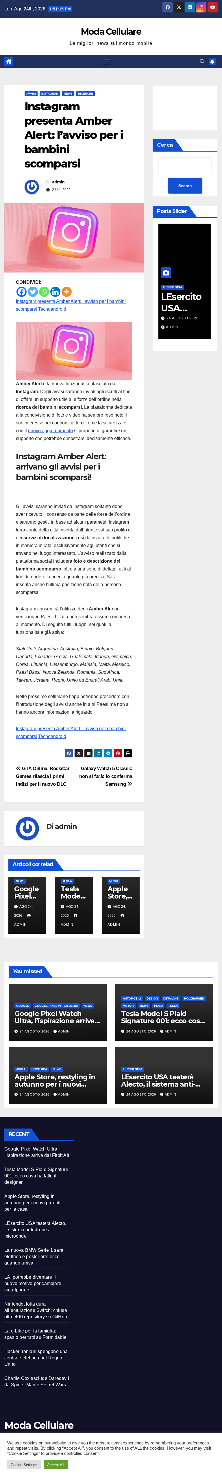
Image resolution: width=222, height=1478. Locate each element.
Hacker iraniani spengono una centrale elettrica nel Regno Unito (36, 1358)
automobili (132, 998)
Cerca (165, 145)
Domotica (39, 1069)
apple (21, 1069)
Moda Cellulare (111, 31)
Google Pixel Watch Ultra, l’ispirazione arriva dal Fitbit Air (54, 1020)
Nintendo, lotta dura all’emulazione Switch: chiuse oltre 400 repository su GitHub (35, 1310)
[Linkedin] (55, 292)
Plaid (158, 1005)
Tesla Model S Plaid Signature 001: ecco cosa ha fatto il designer (162, 1020)
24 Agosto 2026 (182, 318)
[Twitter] (33, 292)
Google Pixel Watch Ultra (56, 1005)
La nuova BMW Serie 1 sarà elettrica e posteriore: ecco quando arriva (33, 1256)
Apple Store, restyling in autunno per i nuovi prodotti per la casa (54, 1084)
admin (58, 182)
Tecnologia (172, 287)
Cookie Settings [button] (24, 1465)
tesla (67, 881)
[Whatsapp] (44, 292)
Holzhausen (194, 998)
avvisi (31, 93)
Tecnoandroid (52, 309)
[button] (202, 61)
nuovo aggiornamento (50, 430)
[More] (67, 292)
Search (185, 185)
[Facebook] (21, 292)
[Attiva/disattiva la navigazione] (106, 61)
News (68, 93)
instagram (49, 93)
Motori (128, 1005)
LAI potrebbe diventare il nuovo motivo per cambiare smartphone (32, 1283)
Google (22, 1005)
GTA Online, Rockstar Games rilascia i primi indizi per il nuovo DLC (42, 776)
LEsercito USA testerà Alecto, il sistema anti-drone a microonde (158, 1084)
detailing (171, 998)
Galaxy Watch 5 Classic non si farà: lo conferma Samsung (105, 776)
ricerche (85, 93)
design (152, 998)
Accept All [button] (55, 1465)
